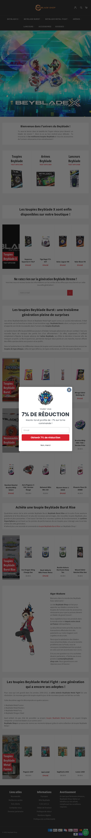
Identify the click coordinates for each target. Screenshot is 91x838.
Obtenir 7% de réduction (45, 437)
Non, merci (45, 445)
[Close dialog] (69, 390)
